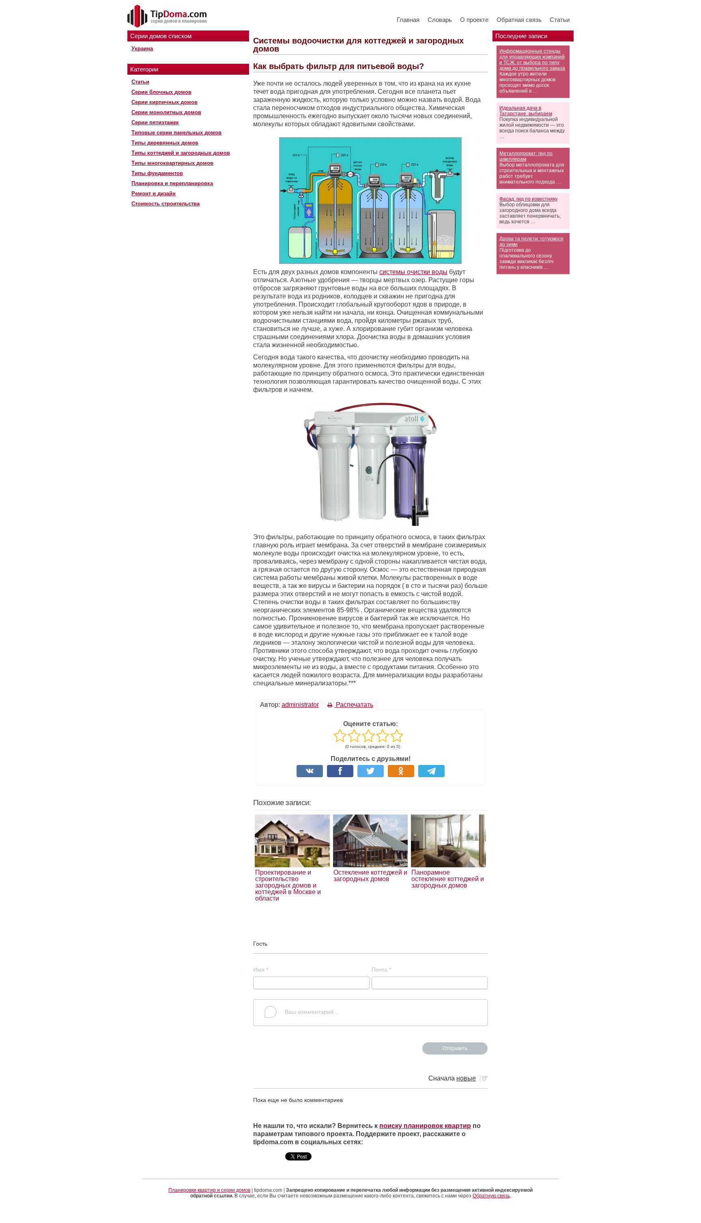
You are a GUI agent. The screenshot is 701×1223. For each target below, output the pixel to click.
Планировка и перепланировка (172, 183)
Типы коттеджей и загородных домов (180, 153)
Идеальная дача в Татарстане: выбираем (525, 111)
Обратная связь (519, 19)
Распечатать (353, 704)
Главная (408, 19)
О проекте (474, 19)
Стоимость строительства (165, 204)
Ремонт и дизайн (153, 193)
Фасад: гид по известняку (528, 199)
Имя (260, 969)
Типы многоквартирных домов (172, 163)
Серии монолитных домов (166, 112)
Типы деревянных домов (164, 143)
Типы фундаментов (157, 173)
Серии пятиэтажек (155, 122)
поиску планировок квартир (425, 1125)
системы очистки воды (413, 271)
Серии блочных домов (161, 92)
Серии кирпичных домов (164, 102)
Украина (142, 48)
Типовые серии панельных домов (176, 133)
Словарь (440, 19)
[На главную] (168, 17)
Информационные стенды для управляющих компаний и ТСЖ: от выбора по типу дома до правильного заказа (532, 59)
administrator (300, 704)
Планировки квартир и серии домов (209, 1190)
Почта (381, 969)
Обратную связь (491, 1196)
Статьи (560, 19)
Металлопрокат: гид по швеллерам (526, 156)
